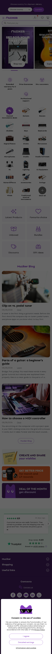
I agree (26, 636)
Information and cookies (26, 648)
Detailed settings (26, 642)
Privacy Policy (39, 629)
